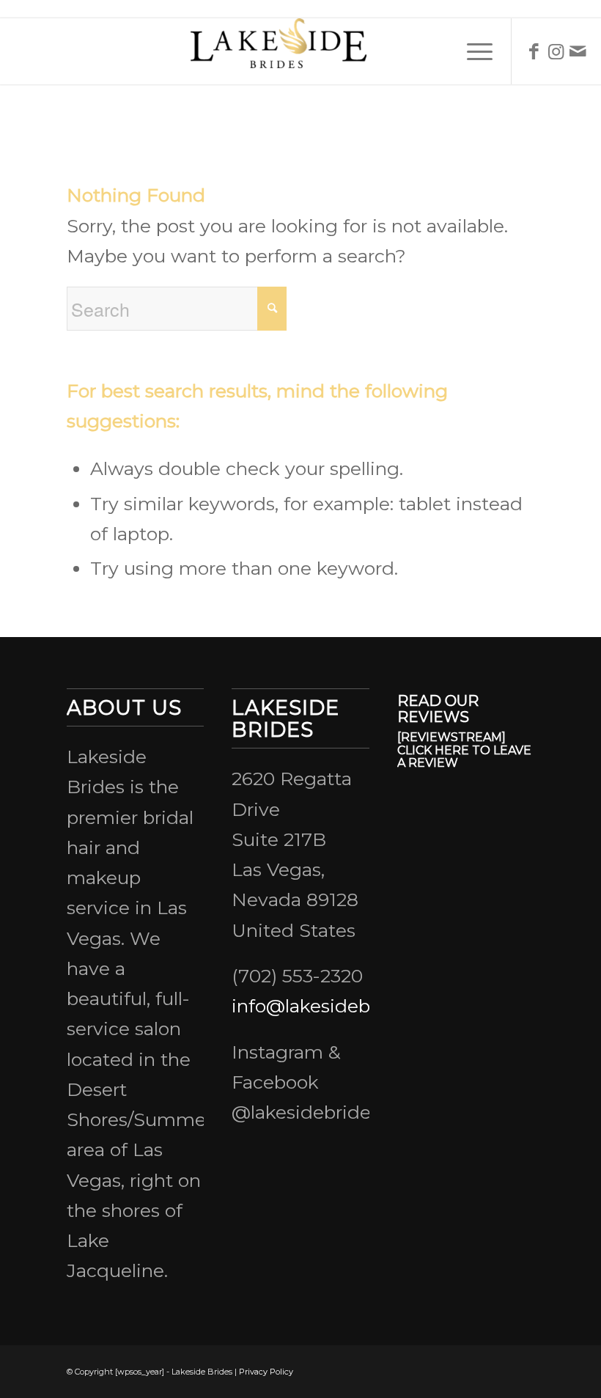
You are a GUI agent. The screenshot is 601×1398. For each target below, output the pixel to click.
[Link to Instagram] (556, 51)
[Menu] (472, 51)
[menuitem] (472, 51)
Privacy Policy (266, 1371)
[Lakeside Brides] (300, 51)
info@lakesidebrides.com (345, 1006)
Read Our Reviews (438, 709)
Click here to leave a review (464, 756)
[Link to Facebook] (534, 51)
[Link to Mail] (578, 51)
